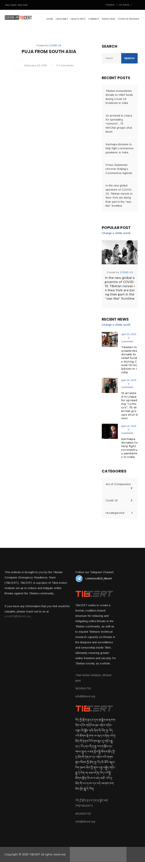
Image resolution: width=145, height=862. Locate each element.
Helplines (62, 19)
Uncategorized (115, 512)
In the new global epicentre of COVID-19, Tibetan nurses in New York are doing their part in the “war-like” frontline (119, 195)
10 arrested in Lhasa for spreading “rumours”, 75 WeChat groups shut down (119, 123)
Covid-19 (111, 500)
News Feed (108, 19)
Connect (93, 19)
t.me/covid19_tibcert (99, 578)
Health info (78, 19)
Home (49, 19)
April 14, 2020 (128, 380)
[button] (72, 19)
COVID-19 (55, 45)
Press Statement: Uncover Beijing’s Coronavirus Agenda (119, 169)
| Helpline (110, 5)
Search (129, 58)
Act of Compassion (118, 484)
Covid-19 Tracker (128, 19)
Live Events (124, 5)
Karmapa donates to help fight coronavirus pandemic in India (120, 148)
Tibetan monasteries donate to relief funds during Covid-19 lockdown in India (119, 96)
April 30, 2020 (128, 334)
